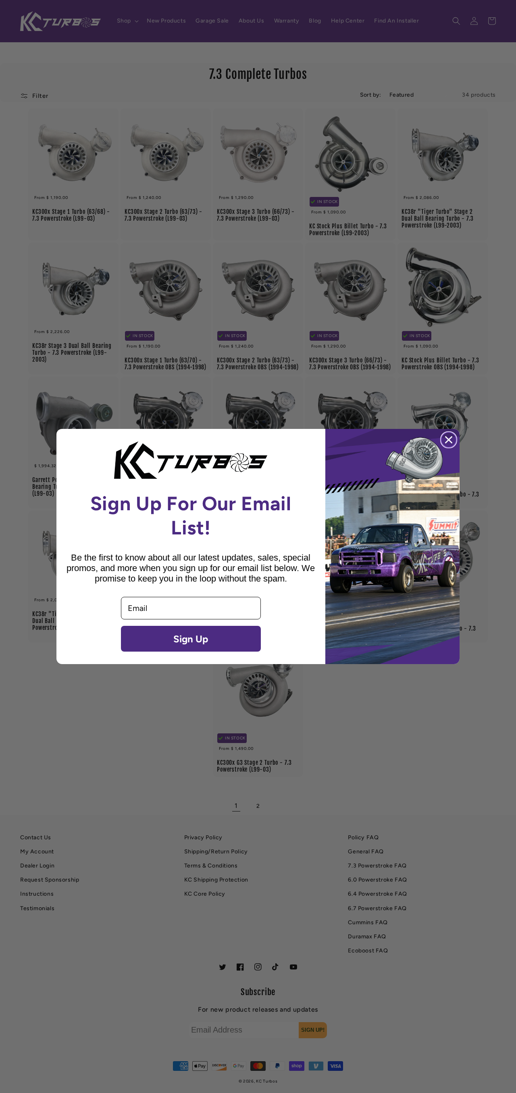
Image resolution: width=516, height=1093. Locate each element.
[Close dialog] (448, 439)
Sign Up (190, 638)
